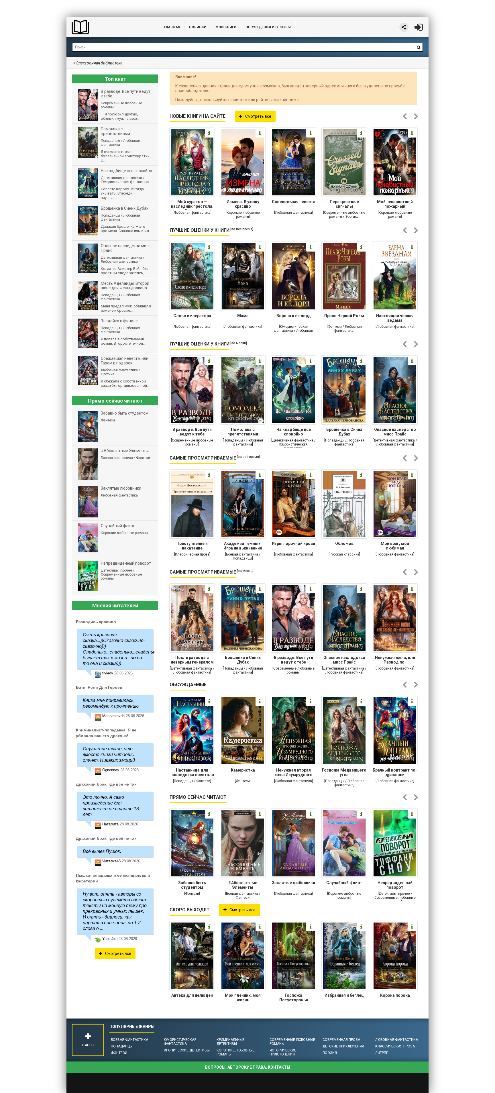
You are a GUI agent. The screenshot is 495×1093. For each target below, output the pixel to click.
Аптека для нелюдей (192, 995)
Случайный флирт (344, 882)
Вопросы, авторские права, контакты (247, 1067)
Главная (172, 27)
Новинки (198, 27)
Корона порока (395, 995)
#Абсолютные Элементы (242, 885)
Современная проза (341, 1040)
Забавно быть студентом (192, 885)
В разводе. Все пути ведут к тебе (192, 431)
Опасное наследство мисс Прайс (395, 431)
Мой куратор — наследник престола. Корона (192, 204)
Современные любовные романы (292, 1042)
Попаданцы (122, 1046)
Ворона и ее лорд (293, 315)
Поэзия (330, 1053)
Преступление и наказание (192, 545)
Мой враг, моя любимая (395, 545)
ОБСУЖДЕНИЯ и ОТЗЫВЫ (268, 27)
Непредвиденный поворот (395, 885)
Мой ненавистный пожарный (395, 204)
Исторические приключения (283, 1052)
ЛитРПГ (381, 1053)
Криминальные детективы (230, 1042)
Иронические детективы (187, 1050)
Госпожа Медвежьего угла (344, 772)
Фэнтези (119, 1053)
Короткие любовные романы (236, 1052)
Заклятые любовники (293, 882)
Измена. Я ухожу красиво (243, 204)
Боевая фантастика (129, 1040)
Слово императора (192, 315)
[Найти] (418, 47)
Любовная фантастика (396, 1040)
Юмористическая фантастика (180, 1042)
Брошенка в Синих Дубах (344, 431)
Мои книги (226, 27)
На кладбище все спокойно (293, 431)
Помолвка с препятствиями (242, 431)
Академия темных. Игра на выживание (242, 545)
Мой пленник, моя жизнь (243, 997)
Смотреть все (258, 116)
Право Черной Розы (344, 315)
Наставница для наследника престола (192, 772)
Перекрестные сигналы (344, 204)
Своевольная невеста (293, 201)
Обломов (344, 543)
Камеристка (243, 770)
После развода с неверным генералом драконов (192, 660)
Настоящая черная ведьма (395, 318)
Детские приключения (343, 1046)
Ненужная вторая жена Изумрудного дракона (293, 773)
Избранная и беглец (344, 995)
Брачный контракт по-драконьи (395, 772)
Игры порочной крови (293, 543)
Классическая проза (395, 1046)
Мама (243, 315)
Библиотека (109, 27)
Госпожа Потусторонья (293, 997)
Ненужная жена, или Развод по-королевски (395, 660)
